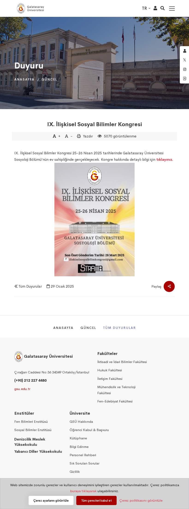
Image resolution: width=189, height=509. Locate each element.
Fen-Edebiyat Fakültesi (115, 401)
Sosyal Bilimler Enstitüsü (32, 430)
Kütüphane (78, 438)
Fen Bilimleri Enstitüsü (31, 421)
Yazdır (88, 136)
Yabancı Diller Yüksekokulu (38, 451)
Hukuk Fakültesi (109, 370)
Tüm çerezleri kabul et (96, 501)
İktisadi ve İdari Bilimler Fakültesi (122, 362)
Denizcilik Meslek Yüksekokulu (29, 442)
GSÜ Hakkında (81, 421)
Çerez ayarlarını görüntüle (51, 501)
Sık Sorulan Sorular (84, 463)
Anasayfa (24, 79)
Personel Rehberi (83, 455)
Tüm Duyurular (30, 286)
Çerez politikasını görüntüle (140, 500)
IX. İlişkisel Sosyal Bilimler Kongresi (94, 124)
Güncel (49, 79)
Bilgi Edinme (79, 446)
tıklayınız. (164, 159)
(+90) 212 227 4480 (30, 380)
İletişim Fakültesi (109, 378)
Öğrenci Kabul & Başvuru (89, 430)
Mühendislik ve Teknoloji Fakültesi (116, 390)
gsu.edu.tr (22, 389)
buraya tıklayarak (83, 491)
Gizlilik (75, 471)
